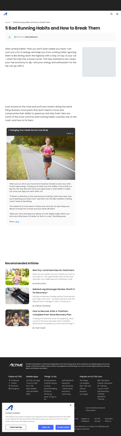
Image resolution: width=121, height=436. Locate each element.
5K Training (101, 386)
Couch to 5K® (31, 383)
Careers (75, 418)
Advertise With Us (109, 419)
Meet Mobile (31, 388)
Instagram (15, 388)
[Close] (70, 405)
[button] (72, 133)
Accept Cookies (63, 427)
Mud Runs (66, 391)
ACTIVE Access (97, 419)
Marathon (66, 383)
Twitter (14, 383)
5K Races (47, 391)
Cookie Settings (16, 427)
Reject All (46, 427)
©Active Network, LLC (77, 426)
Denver (83, 388)
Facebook (15, 380)
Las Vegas (84, 394)
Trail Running (67, 388)
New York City (85, 386)
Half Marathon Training (103, 392)
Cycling (47, 386)
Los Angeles (84, 383)
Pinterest (14, 386)
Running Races (50, 380)
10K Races (48, 394)
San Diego (84, 380)
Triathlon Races (50, 383)
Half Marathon (68, 380)
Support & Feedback (85, 419)
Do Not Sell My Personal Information (95, 409)
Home (7, 22)
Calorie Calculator (104, 383)
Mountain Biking (50, 388)
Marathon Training (101, 397)
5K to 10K (29, 386)
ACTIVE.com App (33, 380)
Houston (83, 391)
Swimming (66, 394)
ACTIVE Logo (14, 364)
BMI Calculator (103, 380)
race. (17, 221)
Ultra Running (67, 386)
